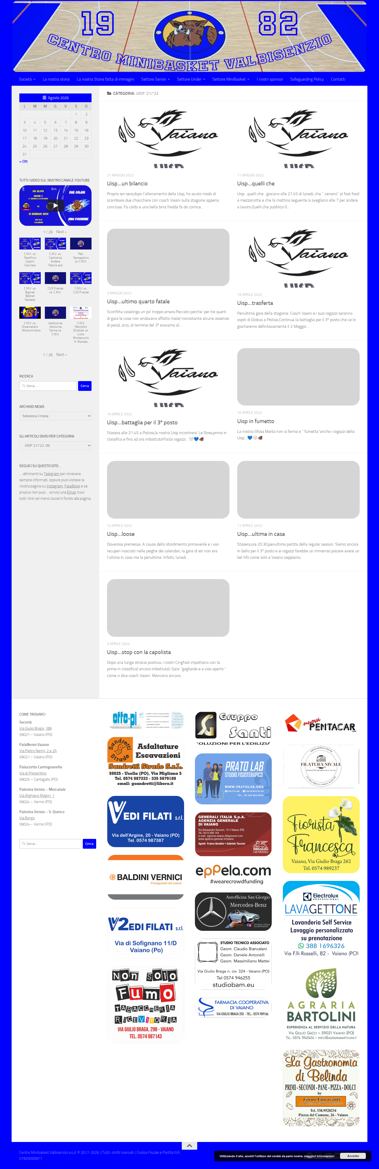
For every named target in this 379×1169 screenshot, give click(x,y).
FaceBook (72, 486)
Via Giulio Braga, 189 (35, 728)
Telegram (51, 473)
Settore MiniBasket (229, 79)
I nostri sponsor (270, 79)
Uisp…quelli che (256, 183)
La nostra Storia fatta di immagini (105, 79)
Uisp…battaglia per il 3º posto (142, 422)
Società (25, 79)
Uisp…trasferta (255, 303)
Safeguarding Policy (307, 79)
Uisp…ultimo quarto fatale (138, 301)
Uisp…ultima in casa (261, 534)
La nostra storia (56, 79)
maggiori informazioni (319, 1156)
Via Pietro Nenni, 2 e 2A (38, 751)
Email (71, 492)
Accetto (353, 1156)
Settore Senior (153, 79)
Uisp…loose (121, 534)
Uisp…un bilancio (127, 183)
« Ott (23, 161)
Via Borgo (27, 818)
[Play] (55, 205)
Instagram (54, 486)
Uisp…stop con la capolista (139, 652)
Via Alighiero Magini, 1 (36, 795)
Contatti (338, 79)
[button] (61, 232)
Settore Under (189, 79)
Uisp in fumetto (255, 421)
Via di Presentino (32, 773)
